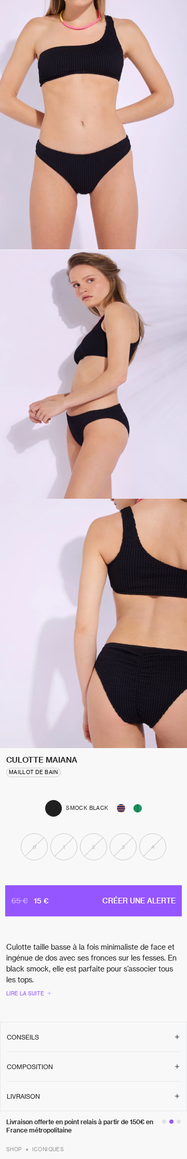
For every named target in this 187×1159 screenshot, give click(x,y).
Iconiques (48, 1149)
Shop (14, 1149)
